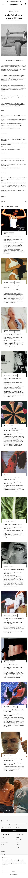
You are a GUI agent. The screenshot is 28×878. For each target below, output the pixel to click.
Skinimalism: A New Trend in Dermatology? (14, 569)
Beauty (6, 282)
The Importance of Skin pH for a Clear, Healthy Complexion (13, 759)
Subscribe (14, 830)
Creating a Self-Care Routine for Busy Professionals (12, 379)
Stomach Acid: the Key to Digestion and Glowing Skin (13, 286)
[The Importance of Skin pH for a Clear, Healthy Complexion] (14, 744)
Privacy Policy (5, 864)
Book (2, 847)
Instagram (18, 847)
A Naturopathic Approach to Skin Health (13, 335)
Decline (13, 871)
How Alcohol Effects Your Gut (11, 665)
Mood (18, 842)
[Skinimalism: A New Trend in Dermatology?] (14, 555)
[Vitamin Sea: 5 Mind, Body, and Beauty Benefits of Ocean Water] (14, 463)
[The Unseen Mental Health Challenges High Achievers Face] (14, 695)
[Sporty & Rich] (14, 4)
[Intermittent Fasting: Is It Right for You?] (14, 510)
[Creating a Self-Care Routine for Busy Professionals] (14, 364)
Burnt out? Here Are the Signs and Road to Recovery (14, 619)
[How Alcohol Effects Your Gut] (14, 650)
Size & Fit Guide (4, 842)
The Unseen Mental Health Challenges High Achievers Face (14, 710)
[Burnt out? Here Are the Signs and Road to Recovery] (14, 604)
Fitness (11, 11)
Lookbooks (3, 839)
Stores (2, 844)
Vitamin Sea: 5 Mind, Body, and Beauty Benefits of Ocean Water (13, 478)
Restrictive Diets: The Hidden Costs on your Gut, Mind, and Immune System (14, 429)
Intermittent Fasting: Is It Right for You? (13, 524)
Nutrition (11, 282)
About (18, 837)
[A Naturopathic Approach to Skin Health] (14, 320)
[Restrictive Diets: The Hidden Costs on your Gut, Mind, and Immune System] (14, 414)
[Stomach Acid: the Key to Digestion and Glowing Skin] (14, 271)
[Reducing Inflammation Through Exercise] (14, 222)
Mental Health (7, 375)
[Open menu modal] (3, 4)
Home (2, 837)
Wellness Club (19, 839)
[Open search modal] (21, 4)
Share (4, 196)
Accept (13, 867)
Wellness (17, 11)
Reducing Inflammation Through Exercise (13, 237)
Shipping (3, 854)
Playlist (18, 844)
